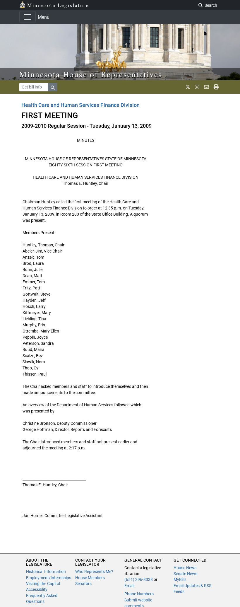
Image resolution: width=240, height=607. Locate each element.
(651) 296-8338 (138, 579)
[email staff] (206, 87)
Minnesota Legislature (58, 4)
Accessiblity (36, 589)
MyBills (180, 579)
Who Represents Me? (94, 571)
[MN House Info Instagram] (197, 87)
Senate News (185, 573)
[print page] (216, 87)
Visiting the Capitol (43, 583)
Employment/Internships (48, 577)
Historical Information (46, 571)
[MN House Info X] (188, 87)
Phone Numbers (139, 593)
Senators (83, 583)
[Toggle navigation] (27, 17)
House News (185, 567)
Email (129, 585)
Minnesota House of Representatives (90, 74)
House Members (90, 577)
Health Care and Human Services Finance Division (80, 105)
